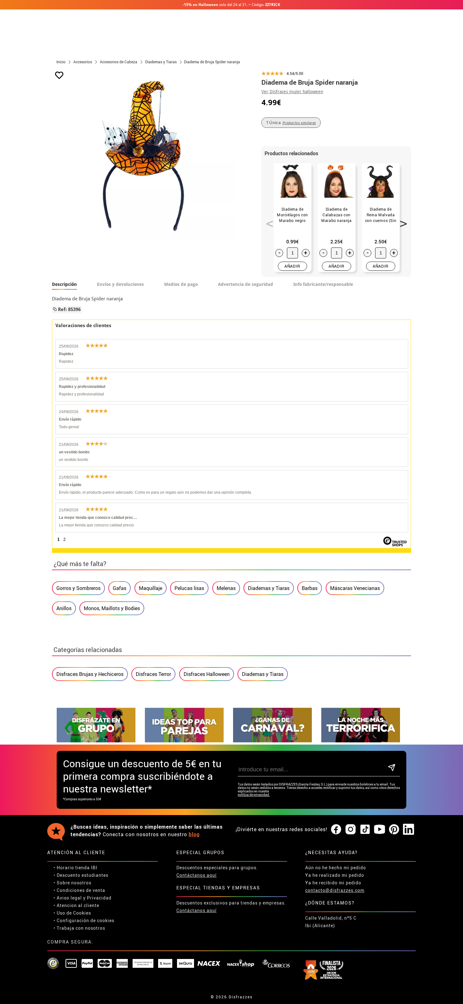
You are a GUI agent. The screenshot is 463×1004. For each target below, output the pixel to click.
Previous (267, 220)
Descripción (64, 284)
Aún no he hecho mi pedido (335, 868)
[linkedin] (408, 829)
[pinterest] (394, 829)
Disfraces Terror (153, 674)
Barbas (309, 588)
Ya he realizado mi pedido (334, 875)
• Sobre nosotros (72, 883)
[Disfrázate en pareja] (184, 741)
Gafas (119, 588)
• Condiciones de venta (79, 890)
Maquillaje (150, 588)
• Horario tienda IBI (75, 868)
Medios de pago (181, 284)
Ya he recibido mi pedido (333, 883)
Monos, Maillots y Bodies (112, 608)
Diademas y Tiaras (268, 588)
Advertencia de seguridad (245, 284)
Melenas (226, 588)
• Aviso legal (68, 898)
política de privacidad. (254, 795)
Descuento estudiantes (82, 875)
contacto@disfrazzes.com (334, 890)
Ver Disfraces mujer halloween (292, 91)
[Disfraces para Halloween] (360, 741)
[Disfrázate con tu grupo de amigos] (96, 741)
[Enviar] (391, 768)
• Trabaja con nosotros (79, 928)
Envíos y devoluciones (120, 284)
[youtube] (379, 829)
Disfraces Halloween (207, 674)
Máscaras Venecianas (355, 588)
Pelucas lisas (189, 588)
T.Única (291, 122)
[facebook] (336, 829)
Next (401, 220)
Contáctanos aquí (196, 875)
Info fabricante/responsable (323, 284)
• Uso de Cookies (72, 913)
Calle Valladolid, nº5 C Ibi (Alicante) (331, 921)
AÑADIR (292, 266)
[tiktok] (365, 829)
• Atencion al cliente (76, 905)
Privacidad (99, 898)
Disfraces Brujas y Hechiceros (89, 674)
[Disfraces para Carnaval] (272, 741)
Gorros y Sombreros (78, 588)
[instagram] (350, 829)
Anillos (63, 608)
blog (194, 834)
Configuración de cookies (85, 920)
